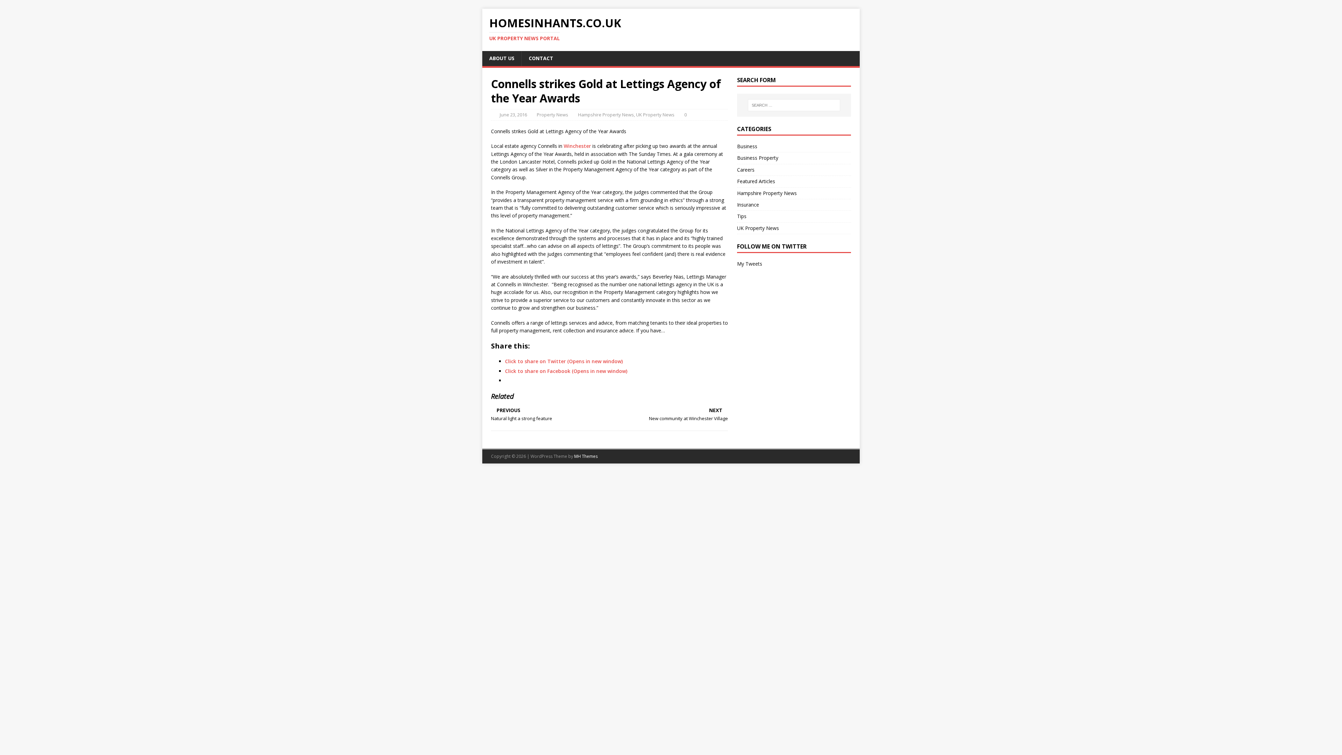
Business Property (757, 157)
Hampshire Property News (606, 115)
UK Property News (655, 115)
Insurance (748, 204)
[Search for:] (794, 105)
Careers (746, 169)
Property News (552, 115)
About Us (501, 58)
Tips (741, 216)
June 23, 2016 (513, 115)
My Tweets (749, 263)
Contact (541, 58)
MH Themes (586, 456)
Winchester (577, 146)
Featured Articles (756, 181)
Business (747, 146)
